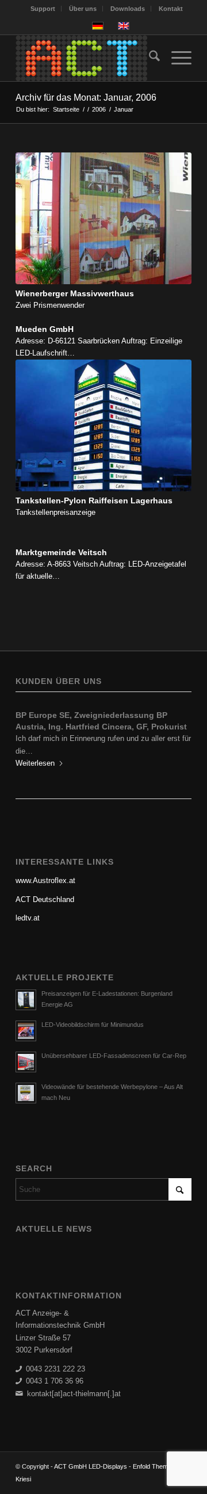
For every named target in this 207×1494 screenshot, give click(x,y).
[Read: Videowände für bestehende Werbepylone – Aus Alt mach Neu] (26, 1081)
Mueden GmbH (45, 329)
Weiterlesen (35, 751)
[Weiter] (174, 732)
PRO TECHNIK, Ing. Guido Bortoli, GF (89, 715)
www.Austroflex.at (45, 869)
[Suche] (148, 58)
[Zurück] (33, 732)
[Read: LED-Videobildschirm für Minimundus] (26, 1019)
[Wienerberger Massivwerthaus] (103, 218)
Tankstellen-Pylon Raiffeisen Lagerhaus (94, 500)
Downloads (127, 8)
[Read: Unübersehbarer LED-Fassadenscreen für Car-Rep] (26, 1050)
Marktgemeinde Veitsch (61, 552)
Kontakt (171, 8)
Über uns (83, 8)
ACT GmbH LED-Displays (90, 1454)
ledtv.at (28, 906)
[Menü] (175, 58)
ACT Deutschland (45, 888)
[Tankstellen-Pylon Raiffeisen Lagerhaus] (103, 426)
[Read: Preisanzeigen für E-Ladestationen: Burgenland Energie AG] (26, 988)
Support (42, 8)
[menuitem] (43, 9)
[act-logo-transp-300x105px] (86, 58)
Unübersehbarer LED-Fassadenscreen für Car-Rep (113, 1044)
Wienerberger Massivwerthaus (75, 293)
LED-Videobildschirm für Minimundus (92, 1013)
